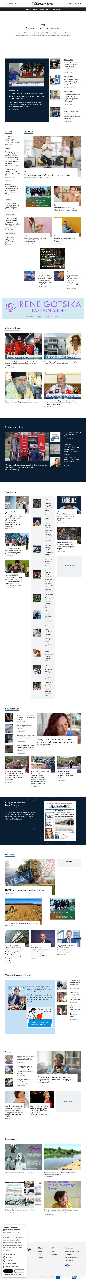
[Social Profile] (17, 998)
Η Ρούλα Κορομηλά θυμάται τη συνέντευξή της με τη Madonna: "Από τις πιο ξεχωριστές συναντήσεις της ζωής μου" (73, 280)
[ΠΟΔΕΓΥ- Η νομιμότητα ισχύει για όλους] (30, 877)
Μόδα (17, 975)
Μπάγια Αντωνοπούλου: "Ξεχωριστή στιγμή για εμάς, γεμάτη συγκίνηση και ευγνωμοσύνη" (55, 742)
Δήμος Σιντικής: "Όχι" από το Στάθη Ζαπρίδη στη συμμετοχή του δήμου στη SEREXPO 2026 (26, 96)
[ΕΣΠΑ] (71, 1277)
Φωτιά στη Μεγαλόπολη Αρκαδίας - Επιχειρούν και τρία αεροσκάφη (25, 727)
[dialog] (14, 1251)
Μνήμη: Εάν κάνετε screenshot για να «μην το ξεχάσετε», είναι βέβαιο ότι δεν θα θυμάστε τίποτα (65, 240)
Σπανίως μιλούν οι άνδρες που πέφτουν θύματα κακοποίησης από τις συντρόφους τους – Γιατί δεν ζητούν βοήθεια (72, 115)
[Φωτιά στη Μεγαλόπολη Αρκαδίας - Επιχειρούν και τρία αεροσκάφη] (9, 728)
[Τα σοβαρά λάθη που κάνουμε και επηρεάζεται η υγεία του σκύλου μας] (37, 653)
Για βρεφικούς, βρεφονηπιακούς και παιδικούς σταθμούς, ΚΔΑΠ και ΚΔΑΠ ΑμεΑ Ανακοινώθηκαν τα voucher (72, 448)
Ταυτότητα (68, 1254)
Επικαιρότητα (12, 709)
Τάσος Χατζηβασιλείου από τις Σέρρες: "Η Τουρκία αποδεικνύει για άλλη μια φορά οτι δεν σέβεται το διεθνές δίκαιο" (72, 98)
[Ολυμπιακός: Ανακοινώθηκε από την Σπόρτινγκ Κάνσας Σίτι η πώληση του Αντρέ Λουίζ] (69, 505)
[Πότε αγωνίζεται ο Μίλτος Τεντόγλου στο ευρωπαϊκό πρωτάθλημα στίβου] (37, 632)
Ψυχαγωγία (56, 9)
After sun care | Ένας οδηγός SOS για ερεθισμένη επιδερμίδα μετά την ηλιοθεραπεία (75, 996)
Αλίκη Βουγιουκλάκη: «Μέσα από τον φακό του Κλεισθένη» (22, 1172)
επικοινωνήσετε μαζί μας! (62, 35)
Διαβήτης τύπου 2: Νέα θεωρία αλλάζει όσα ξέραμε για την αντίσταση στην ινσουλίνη (26, 1058)
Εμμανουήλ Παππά (10, 214)
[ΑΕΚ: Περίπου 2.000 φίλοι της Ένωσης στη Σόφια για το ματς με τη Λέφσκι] (37, 503)
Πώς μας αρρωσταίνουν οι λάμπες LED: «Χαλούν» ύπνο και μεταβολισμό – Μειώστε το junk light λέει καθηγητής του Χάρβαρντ (25, 1070)
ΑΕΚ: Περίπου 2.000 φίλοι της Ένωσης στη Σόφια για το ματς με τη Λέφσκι (49, 505)
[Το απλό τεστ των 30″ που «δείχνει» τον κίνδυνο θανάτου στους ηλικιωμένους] (52, 156)
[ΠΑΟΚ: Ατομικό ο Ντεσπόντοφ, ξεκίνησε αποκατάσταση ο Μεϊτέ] (37, 669)
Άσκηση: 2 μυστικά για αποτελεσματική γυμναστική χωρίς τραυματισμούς (25, 1081)
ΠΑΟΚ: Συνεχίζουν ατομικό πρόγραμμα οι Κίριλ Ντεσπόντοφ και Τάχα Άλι (48, 616)
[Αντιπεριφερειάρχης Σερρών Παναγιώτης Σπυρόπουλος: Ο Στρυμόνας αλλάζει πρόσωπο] (62, 1157)
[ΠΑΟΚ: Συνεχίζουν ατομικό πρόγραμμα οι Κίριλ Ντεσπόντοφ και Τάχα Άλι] (37, 614)
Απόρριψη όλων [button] (20, 1271)
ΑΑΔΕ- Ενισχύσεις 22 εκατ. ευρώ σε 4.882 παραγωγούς (21, 923)
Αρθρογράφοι (69, 1260)
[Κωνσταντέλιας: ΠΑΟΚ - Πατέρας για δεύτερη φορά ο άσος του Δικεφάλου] (37, 686)
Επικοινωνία (69, 1248)
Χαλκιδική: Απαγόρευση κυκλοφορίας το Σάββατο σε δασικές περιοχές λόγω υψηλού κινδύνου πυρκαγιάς (14, 775)
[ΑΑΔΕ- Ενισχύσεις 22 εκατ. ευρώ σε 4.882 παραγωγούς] (23, 911)
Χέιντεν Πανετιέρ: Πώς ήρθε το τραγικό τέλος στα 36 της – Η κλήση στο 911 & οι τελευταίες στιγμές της (39, 1110)
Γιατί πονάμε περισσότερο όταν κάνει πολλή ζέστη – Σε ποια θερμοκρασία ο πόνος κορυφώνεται (35, 240)
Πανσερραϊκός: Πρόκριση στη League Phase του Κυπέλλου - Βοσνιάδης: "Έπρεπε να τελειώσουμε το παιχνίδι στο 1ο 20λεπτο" (22, 363)
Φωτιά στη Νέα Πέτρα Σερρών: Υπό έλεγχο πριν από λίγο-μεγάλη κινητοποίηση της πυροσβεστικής (26, 467)
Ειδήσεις (28, 9)
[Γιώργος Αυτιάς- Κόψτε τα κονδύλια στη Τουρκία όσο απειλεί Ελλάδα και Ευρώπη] (69, 938)
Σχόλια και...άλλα (13, 90)
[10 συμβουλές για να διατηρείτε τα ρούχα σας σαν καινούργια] (62, 985)
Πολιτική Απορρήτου (41, 1276)
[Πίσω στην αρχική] (42, 3)
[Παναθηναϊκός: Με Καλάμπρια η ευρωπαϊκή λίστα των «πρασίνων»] (37, 598)
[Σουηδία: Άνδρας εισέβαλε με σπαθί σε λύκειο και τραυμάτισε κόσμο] (69, 764)
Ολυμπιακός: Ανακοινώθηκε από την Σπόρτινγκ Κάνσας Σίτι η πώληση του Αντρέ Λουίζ (65, 516)
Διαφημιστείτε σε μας (72, 1251)
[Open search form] (16, 4)
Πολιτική (48, 9)
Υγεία (65, 108)
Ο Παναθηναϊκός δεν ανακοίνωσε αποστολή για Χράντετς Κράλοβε (13, 551)
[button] (14, 1275)
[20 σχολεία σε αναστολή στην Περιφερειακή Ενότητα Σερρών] (55, 436)
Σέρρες (35, 9)
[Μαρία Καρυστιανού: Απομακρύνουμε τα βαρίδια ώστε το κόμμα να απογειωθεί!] (55, 462)
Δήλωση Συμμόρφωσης (73, 1257)
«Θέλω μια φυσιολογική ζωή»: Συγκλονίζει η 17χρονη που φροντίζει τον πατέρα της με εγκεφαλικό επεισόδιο (65, 209)
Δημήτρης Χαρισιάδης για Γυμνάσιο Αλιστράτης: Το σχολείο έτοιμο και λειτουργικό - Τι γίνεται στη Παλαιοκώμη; (72, 66)
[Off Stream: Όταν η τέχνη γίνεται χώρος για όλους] (23, 1194)
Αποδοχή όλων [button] (8, 1271)
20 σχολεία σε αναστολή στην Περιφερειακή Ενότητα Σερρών (72, 434)
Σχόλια (42, 9)
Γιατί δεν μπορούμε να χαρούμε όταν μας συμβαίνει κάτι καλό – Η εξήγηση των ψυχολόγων (55, 1079)
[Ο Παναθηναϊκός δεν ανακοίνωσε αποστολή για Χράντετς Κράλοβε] (17, 541)
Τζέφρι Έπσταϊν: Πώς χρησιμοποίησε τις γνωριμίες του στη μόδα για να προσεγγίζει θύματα (75, 1011)
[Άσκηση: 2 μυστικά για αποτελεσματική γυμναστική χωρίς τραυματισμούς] (9, 1082)
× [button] (25, 1226)
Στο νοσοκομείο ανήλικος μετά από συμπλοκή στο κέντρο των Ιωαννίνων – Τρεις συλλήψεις (26, 737)
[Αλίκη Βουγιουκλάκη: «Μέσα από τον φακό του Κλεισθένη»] (23, 1157)
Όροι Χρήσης (53, 1276)
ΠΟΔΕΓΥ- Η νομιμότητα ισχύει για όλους (24, 890)
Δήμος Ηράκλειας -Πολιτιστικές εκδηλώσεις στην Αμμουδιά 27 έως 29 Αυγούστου (11, 241)
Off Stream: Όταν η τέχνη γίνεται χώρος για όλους (19, 1210)
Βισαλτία (8, 180)
